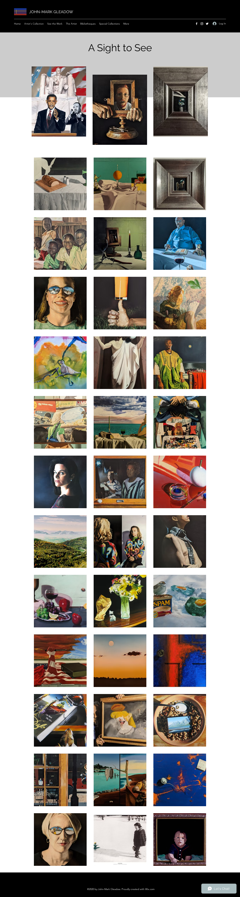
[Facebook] (196, 23)
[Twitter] (207, 23)
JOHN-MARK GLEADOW (51, 11)
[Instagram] (202, 23)
